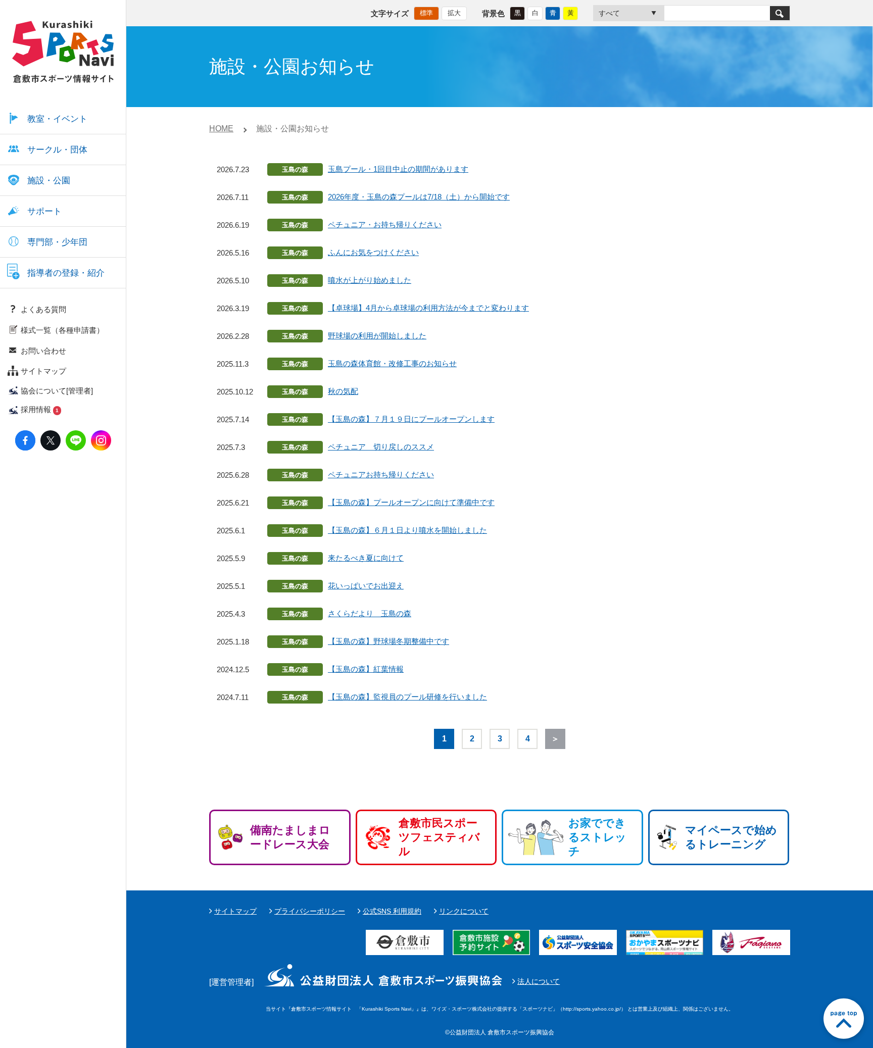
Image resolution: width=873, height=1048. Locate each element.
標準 (426, 13)
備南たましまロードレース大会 (290, 837)
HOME (221, 128)
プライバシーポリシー (309, 911)
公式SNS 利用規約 (392, 911)
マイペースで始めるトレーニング (731, 837)
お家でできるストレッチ (597, 837)
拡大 (454, 13)
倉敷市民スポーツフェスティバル (439, 837)
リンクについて (464, 911)
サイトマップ (235, 911)
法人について (538, 981)
